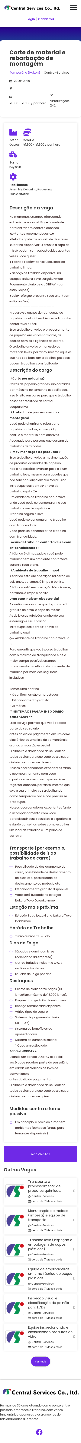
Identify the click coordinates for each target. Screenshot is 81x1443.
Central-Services (56, 72)
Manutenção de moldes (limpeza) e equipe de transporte (48, 1215)
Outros (14, 144)
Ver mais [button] (40, 1361)
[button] (40, 1154)
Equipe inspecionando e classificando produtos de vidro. (50, 1332)
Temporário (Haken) (24, 72)
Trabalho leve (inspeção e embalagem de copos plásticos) (50, 1244)
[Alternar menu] (73, 7)
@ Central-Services (41, 1196)
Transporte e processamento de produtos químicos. (44, 1186)
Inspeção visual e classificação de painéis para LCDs (48, 1303)
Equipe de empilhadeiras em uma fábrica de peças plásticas (50, 1273)
